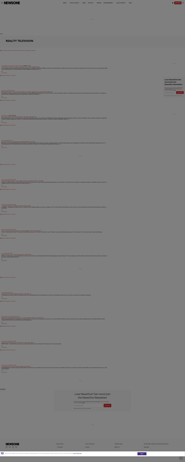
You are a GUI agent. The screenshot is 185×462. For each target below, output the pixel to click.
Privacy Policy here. (77, 453)
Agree (142, 453)
